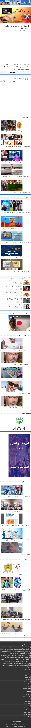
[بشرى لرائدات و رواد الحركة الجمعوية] (11, 568)
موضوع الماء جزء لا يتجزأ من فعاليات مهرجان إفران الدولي (17, 131)
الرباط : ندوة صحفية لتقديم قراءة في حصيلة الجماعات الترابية (16, 257)
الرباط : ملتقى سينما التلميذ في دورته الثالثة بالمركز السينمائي (16, 539)
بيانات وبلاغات (16, 655)
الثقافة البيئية (28, 699)
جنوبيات (12, 657)
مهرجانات (4, 665)
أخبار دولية (28, 648)
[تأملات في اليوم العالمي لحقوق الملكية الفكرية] (11, 401)
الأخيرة (28, 277)
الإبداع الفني (25, 649)
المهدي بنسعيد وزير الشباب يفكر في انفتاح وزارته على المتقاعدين (18, 147)
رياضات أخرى (22, 659)
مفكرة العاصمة (14, 30)
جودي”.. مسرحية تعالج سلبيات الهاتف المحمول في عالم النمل (16, 162)
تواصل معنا (28, 683)
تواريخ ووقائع (24, 657)
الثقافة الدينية (17, 651)
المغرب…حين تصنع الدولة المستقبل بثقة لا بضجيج (18, 350)
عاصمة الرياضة (20, 661)
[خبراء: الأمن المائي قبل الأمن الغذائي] (11, 185)
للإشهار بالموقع (27, 681)
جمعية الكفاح (17, 657)
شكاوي (11, 659)
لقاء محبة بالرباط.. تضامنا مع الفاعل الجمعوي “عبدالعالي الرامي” (17, 213)
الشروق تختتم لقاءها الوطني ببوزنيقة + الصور (20, 511)
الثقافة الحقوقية (23, 651)
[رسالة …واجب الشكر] (11, 547)
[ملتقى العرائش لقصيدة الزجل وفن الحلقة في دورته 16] (11, 236)
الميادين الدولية (26, 655)
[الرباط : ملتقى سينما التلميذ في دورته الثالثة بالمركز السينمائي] (11, 533)
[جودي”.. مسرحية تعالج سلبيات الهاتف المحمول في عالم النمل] (11, 155)
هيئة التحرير (28, 675)
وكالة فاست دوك (14, 721)
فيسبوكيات (16, 663)
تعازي (9, 655)
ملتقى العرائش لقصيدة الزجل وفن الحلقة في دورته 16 (18, 242)
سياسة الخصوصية (26, 688)
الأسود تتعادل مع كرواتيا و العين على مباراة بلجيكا (19, 496)
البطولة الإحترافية (13, 649)
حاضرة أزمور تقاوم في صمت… (23, 378)
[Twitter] (16, 723)
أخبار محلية (21, 648)
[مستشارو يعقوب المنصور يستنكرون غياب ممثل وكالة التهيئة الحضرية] (11, 169)
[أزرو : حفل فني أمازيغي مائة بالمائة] (11, 264)
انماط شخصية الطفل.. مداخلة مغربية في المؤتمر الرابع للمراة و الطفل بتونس (16, 634)
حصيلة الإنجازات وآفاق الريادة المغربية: (21, 364)
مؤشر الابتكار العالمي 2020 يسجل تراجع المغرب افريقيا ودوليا (16, 525)
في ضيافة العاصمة (10, 663)
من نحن (29, 672)
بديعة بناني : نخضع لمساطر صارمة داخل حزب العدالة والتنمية (16, 619)
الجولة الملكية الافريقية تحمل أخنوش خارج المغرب (9, 81)
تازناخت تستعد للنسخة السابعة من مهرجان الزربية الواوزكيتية (16, 228)
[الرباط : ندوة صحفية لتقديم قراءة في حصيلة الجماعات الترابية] (11, 250)
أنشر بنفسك (28, 677)
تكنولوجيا (6, 655)
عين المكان (22, 663)
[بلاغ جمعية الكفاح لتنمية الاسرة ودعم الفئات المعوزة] (11, 598)
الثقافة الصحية (11, 651)
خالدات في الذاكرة (26, 696)
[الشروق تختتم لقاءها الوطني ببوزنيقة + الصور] (11, 504)
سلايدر (18, 30)
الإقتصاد (20, 649)
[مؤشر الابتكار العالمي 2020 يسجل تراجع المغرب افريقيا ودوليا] (11, 519)
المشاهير (11, 653)
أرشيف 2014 (12, 647)
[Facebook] (18, 723)
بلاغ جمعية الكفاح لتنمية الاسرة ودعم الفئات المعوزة (18, 604)
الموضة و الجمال (5, 653)
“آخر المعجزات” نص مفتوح (24, 393)
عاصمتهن (28, 663)
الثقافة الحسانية (27, 712)
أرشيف (16, 647)
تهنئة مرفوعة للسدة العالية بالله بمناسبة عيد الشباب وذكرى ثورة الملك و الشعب (15, 589)
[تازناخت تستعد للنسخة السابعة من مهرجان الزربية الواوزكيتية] (11, 221)
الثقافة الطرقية (27, 703)
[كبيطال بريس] (15, 2)
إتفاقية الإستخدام (27, 686)
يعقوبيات (28, 667)
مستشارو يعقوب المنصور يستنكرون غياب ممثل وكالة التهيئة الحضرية (16, 177)
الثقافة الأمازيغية (6, 649)
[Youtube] (15, 723)
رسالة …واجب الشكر (25, 554)
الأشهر (23, 277)
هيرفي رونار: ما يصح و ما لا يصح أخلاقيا (21, 78)
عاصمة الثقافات (28, 661)
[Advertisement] (15, 48)
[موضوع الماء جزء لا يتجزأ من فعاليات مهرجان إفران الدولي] (11, 125)
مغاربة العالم (22, 665)
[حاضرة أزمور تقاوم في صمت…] (11, 372)
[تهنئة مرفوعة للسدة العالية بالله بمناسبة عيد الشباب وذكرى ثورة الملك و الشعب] (11, 582)
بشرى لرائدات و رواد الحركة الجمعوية (21, 574)
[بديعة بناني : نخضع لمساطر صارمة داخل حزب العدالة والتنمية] (11, 612)
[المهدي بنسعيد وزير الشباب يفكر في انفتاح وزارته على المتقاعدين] (11, 139)
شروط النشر (28, 679)
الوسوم (12, 277)
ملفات (8, 665)
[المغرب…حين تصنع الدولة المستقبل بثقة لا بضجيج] (11, 343)
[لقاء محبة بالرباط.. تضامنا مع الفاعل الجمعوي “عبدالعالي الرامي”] (11, 205)
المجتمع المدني (19, 653)
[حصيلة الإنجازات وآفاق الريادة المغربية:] (11, 357)
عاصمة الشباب (8, 661)
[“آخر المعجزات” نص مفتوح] (11, 386)
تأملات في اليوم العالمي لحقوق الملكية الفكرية (19, 407)
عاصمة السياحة (13, 661)
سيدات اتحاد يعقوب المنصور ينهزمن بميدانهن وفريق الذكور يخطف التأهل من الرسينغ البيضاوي (11, 300)
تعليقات (18, 277)
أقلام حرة (7, 648)
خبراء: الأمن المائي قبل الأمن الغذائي (22, 192)
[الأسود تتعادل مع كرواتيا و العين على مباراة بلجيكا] (11, 490)
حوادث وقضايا (27, 707)
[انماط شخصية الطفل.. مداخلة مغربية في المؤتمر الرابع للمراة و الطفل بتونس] (11, 627)
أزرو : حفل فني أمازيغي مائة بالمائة (22, 271)
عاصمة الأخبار (5, 659)
